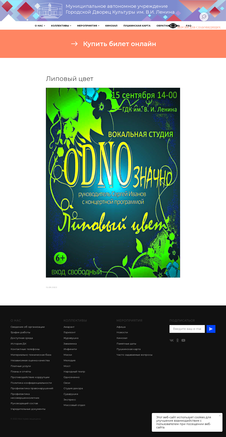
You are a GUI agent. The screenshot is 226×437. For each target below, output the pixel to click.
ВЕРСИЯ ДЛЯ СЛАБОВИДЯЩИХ (199, 27)
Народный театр (74, 371)
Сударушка (71, 394)
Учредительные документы (28, 409)
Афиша (121, 326)
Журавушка (71, 338)
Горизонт (70, 332)
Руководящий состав (24, 403)
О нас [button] (39, 25)
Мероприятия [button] (87, 25)
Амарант (69, 326)
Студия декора (73, 388)
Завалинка (70, 343)
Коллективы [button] (60, 25)
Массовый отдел (74, 405)
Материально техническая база (31, 354)
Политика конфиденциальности (31, 382)
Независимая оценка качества (30, 360)
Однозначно (72, 377)
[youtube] (183, 340)
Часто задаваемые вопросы (134, 354)
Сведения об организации (28, 326)
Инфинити (70, 349)
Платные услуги (21, 366)
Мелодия (69, 360)
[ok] (177, 340)
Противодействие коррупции (30, 377)
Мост (67, 366)
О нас (16, 320)
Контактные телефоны (25, 349)
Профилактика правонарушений (32, 388)
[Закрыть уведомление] (220, 415)
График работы (20, 332)
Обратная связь (168, 25)
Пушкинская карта (136, 25)
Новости (122, 332)
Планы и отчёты (21, 371)
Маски (68, 354)
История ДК (18, 343)
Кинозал (111, 25)
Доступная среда (22, 338)
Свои (67, 382)
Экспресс (70, 399)
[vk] (172, 340)
